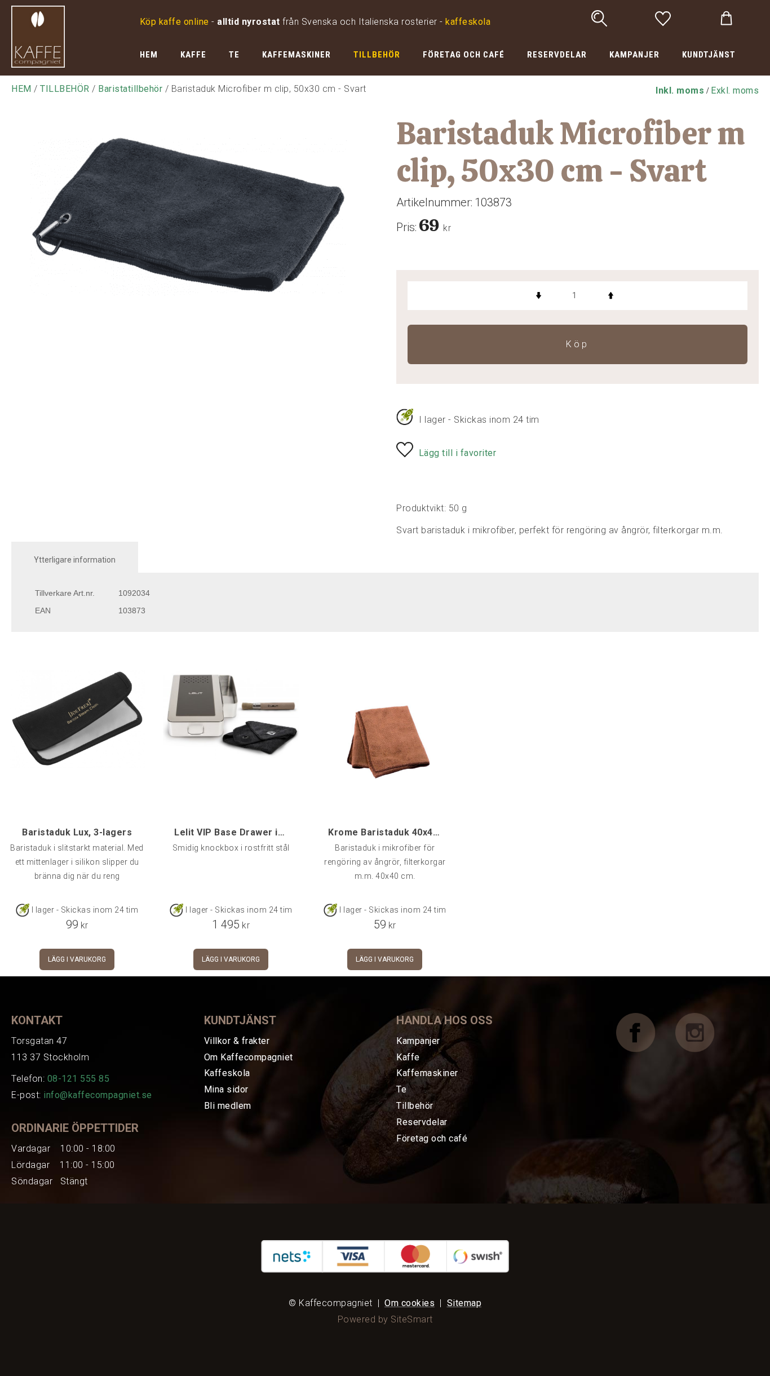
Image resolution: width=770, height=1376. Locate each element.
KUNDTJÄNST (709, 55)
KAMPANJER (634, 55)
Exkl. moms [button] (735, 90)
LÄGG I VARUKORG (77, 959)
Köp (577, 344)
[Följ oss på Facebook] (644, 1032)
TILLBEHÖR (376, 55)
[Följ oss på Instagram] (703, 1032)
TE (234, 55)
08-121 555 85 (78, 1078)
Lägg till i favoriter (458, 453)
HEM (149, 55)
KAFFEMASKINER (296, 55)
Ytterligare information (75, 559)
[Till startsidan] (38, 36)
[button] (680, 90)
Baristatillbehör (130, 88)
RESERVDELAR (557, 55)
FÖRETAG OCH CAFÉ (464, 55)
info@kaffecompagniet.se (97, 1095)
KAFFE (193, 55)
